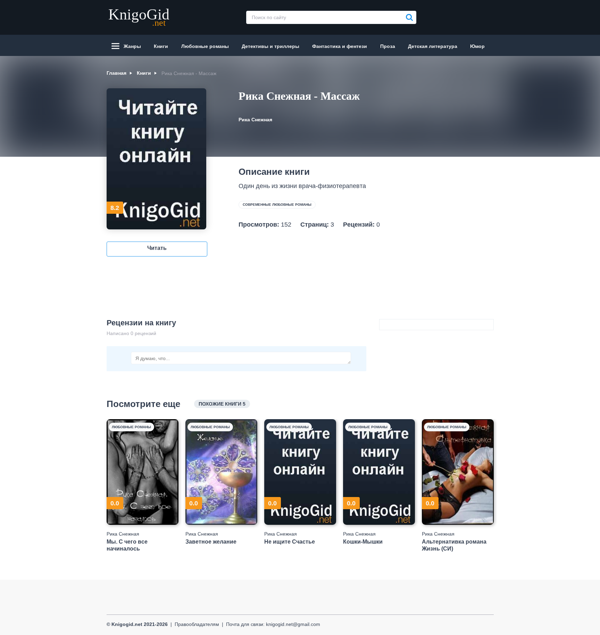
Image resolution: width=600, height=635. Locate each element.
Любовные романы (205, 46)
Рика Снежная (255, 119)
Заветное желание (210, 542)
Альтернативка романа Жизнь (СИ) (454, 545)
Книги (161, 46)
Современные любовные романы (277, 204)
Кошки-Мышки (363, 542)
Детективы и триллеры (270, 46)
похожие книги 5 (222, 404)
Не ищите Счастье (289, 542)
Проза (387, 46)
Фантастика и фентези (339, 46)
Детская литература (432, 46)
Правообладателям (197, 624)
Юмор (477, 46)
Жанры (132, 46)
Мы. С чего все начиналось (127, 545)
